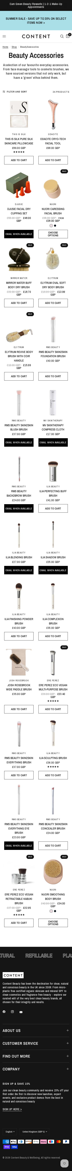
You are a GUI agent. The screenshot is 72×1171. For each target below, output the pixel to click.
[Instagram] (15, 1012)
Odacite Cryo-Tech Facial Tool (53, 141)
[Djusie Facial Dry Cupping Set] (19, 184)
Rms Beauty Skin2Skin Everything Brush (19, 760)
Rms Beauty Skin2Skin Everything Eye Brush (19, 828)
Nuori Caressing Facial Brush (53, 211)
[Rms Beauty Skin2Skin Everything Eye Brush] (19, 799)
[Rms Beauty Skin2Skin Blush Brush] (19, 400)
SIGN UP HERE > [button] (12, 1109)
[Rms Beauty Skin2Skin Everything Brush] (19, 733)
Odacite (53, 134)
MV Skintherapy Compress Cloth (53, 427)
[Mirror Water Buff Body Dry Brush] (19, 258)
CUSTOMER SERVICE (20, 1043)
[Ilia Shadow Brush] (53, 532)
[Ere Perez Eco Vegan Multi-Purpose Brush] (53, 660)
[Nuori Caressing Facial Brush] (53, 184)
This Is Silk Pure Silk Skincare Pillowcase (19, 141)
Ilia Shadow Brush (53, 557)
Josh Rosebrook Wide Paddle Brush (19, 687)
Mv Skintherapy (53, 420)
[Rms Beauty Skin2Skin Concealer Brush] (53, 799)
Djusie (19, 204)
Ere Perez (53, 680)
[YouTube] (23, 1012)
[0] (67, 36)
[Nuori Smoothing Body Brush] (53, 869)
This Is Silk (19, 134)
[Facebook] (6, 1012)
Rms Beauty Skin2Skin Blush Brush (19, 427)
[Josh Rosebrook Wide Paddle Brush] (19, 660)
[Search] (62, 36)
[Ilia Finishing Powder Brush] (19, 594)
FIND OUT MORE (16, 1056)
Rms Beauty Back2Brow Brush (19, 493)
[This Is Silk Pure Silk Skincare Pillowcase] (19, 114)
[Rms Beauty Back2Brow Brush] (19, 466)
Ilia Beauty (53, 486)
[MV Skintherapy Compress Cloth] (53, 400)
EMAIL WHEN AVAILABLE (19, 234)
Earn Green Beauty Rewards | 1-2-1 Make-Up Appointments (36, 5)
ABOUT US (12, 1030)
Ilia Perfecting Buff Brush (53, 493)
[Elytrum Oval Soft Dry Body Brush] (53, 258)
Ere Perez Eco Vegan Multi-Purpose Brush (53, 687)
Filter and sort (17, 91)
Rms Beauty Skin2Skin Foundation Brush (53, 354)
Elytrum (53, 278)
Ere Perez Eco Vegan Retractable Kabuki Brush (19, 898)
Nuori (53, 204)
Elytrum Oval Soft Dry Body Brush (53, 285)
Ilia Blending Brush (19, 557)
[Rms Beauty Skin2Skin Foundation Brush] (53, 327)
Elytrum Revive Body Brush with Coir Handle (19, 356)
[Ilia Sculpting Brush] (53, 733)
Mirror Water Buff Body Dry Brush (19, 285)
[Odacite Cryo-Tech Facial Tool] (53, 114)
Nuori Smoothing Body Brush (53, 896)
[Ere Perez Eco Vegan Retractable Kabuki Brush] (19, 869)
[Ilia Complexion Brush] (53, 594)
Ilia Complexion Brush (53, 621)
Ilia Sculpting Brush (53, 758)
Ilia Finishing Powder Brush (19, 621)
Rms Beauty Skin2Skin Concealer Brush (53, 826)
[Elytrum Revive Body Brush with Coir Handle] (19, 327)
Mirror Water (19, 278)
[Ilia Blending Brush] (19, 532)
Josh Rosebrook (19, 680)
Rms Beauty (53, 347)
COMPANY (11, 1069)
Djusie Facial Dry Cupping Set (19, 211)
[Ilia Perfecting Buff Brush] (53, 466)
